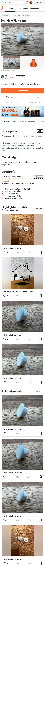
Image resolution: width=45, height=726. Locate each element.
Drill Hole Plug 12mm (12, 378)
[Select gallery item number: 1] (20, 243)
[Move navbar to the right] (42, 8)
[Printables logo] (2, 8)
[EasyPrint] (26, 2)
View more (38, 209)
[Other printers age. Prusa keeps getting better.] (22, 111)
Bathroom (27, 15)
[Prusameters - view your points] (30, 2)
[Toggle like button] (4, 252)
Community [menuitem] (34, 8)
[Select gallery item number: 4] (24, 287)
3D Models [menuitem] (10, 8)
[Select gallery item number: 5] (25, 287)
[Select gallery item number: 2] (22, 243)
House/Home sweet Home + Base (18, 292)
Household (17, 15)
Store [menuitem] (18, 8)
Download (23, 90)
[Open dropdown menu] (42, 20)
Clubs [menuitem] (25, 8)
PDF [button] (40, 131)
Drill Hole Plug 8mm (12, 516)
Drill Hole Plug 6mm (12, 248)
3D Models (6, 15)
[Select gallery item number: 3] (24, 243)
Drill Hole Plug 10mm (12, 335)
